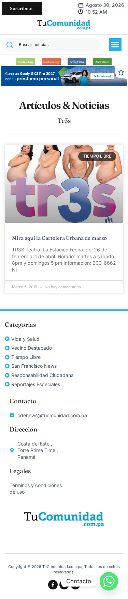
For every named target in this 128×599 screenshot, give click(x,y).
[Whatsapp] (109, 581)
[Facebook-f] (53, 584)
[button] (115, 44)
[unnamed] (64, 84)
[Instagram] (64, 584)
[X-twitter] (75, 584)
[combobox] (51, 45)
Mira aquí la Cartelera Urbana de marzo (59, 238)
